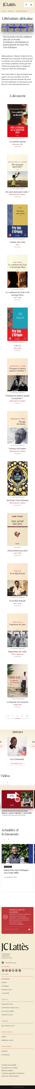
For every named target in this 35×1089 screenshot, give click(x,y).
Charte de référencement (10, 1076)
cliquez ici (20, 924)
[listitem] (3, 970)
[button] (17, 716)
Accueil (3, 11)
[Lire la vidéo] (17, 799)
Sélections (11, 11)
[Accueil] (10, 4)
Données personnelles (9, 1065)
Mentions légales (7, 1070)
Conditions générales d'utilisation (13, 1073)
